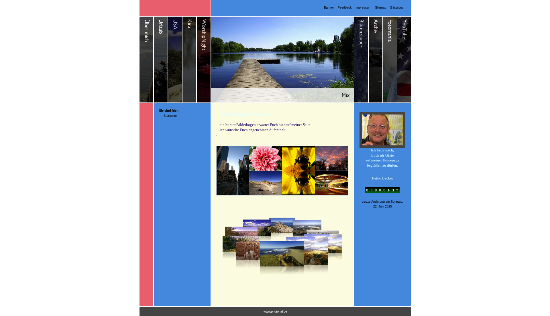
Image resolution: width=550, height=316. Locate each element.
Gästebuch (397, 7)
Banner (329, 7)
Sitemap (380, 7)
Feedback (345, 7)
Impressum (363, 7)
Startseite (170, 115)
